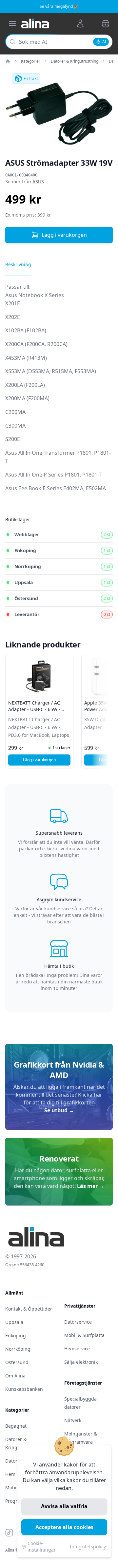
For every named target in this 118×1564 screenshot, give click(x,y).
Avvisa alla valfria (64, 1506)
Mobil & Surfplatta (84, 1335)
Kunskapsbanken (24, 1389)
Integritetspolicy (88, 1546)
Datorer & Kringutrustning (74, 61)
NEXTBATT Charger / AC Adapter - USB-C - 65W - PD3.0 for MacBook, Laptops (38, 709)
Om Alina (15, 1376)
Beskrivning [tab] (18, 264)
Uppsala (14, 1322)
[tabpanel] (59, 392)
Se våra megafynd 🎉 (59, 6)
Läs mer (90, 1186)
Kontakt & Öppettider (28, 1309)
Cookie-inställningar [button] (42, 1546)
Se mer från (24, 181)
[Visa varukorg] (105, 23)
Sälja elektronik (81, 1362)
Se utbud (59, 1110)
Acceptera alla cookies (64, 1527)
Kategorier (30, 61)
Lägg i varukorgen (64, 234)
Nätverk (72, 1420)
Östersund (17, 1362)
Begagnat (16, 1426)
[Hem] (7, 61)
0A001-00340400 (21, 175)
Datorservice (78, 1322)
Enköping (15, 1335)
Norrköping (17, 1349)
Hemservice (77, 1348)
